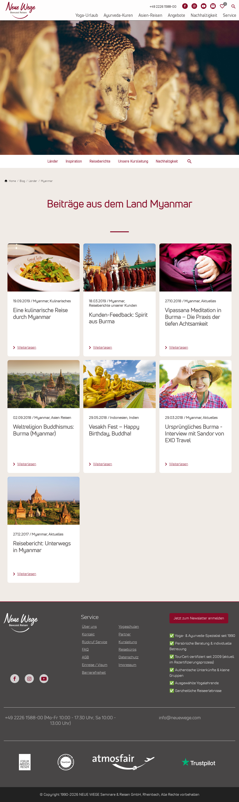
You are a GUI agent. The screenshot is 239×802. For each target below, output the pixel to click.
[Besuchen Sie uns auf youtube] (43, 678)
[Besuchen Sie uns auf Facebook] (185, 6)
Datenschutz (128, 657)
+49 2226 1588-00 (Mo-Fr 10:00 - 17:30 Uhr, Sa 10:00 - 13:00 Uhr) (60, 720)
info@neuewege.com (180, 717)
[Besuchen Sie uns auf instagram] (29, 678)
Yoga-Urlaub (86, 16)
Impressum (127, 665)
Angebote (176, 16)
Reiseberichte (99, 161)
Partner (125, 634)
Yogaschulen (129, 626)
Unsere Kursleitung (133, 161)
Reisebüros (127, 649)
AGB (85, 657)
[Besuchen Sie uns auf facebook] (14, 678)
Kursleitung (128, 642)
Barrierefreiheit (94, 672)
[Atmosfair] (123, 762)
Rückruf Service (94, 642)
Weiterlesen (26, 347)
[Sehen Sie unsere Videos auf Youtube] (203, 6)
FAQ (85, 649)
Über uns (89, 626)
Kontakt (88, 634)
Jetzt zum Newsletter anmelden (199, 618)
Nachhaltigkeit (204, 16)
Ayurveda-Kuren (118, 16)
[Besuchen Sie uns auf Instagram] (194, 6)
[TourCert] (65, 762)
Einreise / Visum (94, 665)
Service (229, 16)
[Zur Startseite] (20, 10)
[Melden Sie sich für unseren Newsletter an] (213, 6)
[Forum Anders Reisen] (24, 762)
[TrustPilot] (198, 762)
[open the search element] (189, 161)
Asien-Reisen (150, 16)
